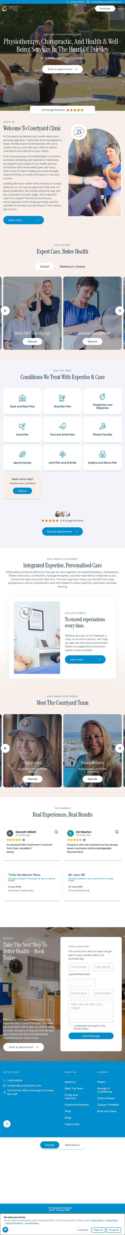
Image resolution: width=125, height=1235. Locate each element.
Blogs (68, 1117)
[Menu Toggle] (121, 8)
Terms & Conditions (14, 1223)
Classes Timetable (108, 1104)
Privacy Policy (81, 1028)
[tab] (44, 266)
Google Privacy (32, 1223)
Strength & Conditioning (104, 1090)
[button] (5, 310)
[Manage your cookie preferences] (5, 1229)
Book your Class (106, 1111)
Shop (68, 1111)
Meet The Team (74, 1088)
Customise (83, 1230)
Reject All (98, 1230)
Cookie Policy (112, 1220)
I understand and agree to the (90, 1027)
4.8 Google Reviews (53, 109)
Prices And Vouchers (71, 1096)
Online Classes (106, 1098)
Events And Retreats (77, 1104)
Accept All (114, 1230)
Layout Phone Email (79, 974)
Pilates (101, 1081)
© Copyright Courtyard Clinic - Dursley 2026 (60, 1209)
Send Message (91, 1035)
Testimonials (72, 1124)
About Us (70, 1081)
